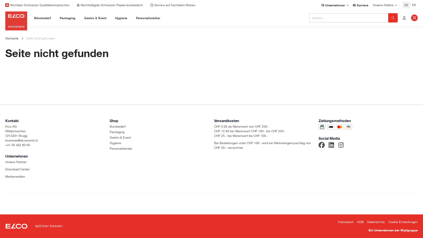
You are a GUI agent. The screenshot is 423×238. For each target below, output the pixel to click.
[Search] (392, 17)
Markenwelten (15, 176)
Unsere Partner (16, 162)
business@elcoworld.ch (21, 140)
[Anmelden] (404, 18)
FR (414, 5)
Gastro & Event (120, 137)
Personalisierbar (121, 148)
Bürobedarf (118, 126)
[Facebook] (322, 145)
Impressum (346, 222)
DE (406, 5)
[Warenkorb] (414, 18)
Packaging (117, 132)
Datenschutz (376, 222)
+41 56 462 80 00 (17, 145)
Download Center (17, 169)
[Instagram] (341, 145)
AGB (360, 222)
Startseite (12, 38)
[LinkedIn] (331, 145)
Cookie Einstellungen (403, 222)
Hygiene (115, 143)
